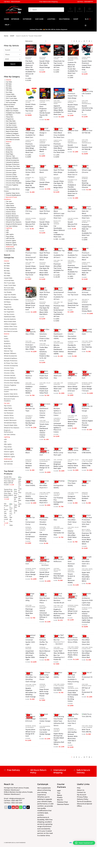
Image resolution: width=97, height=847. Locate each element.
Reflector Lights (57, 570)
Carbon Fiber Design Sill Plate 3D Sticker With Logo (30, 185)
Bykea (59, 795)
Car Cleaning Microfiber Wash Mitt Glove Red (87, 654)
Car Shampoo (58, 383)
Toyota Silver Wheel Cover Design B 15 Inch (30, 733)
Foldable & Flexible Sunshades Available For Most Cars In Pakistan (73, 190)
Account (79, 11)
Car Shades (10, 106)
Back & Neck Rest (12, 131)
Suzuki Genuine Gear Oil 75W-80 (87, 147)
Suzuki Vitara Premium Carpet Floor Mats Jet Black (87, 270)
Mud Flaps (9, 154)
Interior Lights (45, 100)
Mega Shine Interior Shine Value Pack (73, 465)
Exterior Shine (30, 342)
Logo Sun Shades (12, 108)
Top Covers (58, 58)
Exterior (85, 178)
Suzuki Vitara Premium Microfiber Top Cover (30, 107)
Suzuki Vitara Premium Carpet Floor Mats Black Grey (87, 65)
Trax (58, 793)
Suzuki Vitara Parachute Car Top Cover (73, 305)
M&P (59, 791)
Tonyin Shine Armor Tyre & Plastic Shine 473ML (73, 654)
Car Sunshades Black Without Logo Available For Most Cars (59, 231)
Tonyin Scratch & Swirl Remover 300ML (71, 578)
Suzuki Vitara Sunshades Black (45, 184)
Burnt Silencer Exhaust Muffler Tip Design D (45, 654)
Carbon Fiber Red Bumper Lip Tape (30, 423)
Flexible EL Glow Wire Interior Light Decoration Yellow (73, 349)
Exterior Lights (11, 242)
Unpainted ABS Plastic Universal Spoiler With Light (30, 655)
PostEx (60, 797)
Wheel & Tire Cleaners (87, 460)
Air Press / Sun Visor (13, 166)
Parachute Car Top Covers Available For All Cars (59, 64)
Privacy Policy (82, 797)
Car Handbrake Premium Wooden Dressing (44, 536)
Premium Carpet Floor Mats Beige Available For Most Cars (30, 148)
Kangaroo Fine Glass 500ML (72, 498)
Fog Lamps (10, 236)
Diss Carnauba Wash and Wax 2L (59, 389)
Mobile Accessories (12, 137)
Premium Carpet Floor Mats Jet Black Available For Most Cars (87, 230)
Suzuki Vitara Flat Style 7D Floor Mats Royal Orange (45, 64)
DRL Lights (10, 234)
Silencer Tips (44, 648)
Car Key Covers (30, 218)
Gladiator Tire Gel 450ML (59, 689)
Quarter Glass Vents (13, 193)
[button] (89, 22)
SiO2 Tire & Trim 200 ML (86, 731)
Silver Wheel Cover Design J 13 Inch (30, 574)
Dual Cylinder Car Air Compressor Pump (30, 535)
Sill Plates (29, 178)
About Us (80, 790)
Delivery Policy (82, 799)
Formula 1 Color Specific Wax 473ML (30, 347)
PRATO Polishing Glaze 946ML (30, 498)
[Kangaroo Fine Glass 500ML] (73, 485)
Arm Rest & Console (43, 140)
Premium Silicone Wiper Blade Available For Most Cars (73, 270)
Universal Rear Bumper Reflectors (59, 576)
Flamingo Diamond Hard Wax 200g (29, 612)
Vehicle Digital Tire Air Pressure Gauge (87, 424)
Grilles (8, 146)
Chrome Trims (11, 170)
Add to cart (45, 76)
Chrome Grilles (11, 174)
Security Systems (12, 129)
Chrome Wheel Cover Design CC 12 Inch (44, 466)
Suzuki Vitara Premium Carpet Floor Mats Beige (73, 108)
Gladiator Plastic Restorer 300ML (29, 390)
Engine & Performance (86, 103)
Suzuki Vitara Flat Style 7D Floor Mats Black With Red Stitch (45, 310)
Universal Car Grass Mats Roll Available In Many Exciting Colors (73, 696)
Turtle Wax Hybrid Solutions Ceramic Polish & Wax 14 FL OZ (45, 352)
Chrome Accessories (13, 168)
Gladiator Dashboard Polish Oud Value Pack (44, 390)
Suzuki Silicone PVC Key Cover (72, 224)
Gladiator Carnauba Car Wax (59, 533)
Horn (7, 143)
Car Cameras (10, 251)
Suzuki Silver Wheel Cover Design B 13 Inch (44, 575)
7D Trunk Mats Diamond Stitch (73, 58)
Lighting (42, 102)
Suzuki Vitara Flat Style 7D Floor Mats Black (45, 225)
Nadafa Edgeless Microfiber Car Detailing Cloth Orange (30, 692)
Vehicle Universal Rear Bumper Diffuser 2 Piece (45, 615)
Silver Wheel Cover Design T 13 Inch (87, 389)
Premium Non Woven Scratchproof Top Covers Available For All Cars (59, 311)
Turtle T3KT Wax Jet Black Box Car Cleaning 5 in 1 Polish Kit (59, 655)
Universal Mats (73, 688)
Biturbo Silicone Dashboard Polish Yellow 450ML (59, 349)
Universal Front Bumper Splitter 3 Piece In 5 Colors (59, 428)
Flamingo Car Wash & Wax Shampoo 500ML (73, 422)
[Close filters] (22, 41)
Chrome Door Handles (13, 183)
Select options (31, 84)
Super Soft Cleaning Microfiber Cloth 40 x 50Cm (86, 577)
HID (7, 232)
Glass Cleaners (73, 493)
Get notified (45, 585)
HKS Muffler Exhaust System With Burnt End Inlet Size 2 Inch (73, 737)
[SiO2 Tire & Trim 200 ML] (87, 718)
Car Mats (9, 82)
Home (6, 36)
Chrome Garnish (11, 176)
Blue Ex (60, 800)
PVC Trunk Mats (11, 98)
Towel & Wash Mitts (45, 493)
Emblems (85, 177)
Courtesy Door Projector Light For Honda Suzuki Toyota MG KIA (45, 110)
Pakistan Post (62, 802)
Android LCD (10, 249)
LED (55, 459)
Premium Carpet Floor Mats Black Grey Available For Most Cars (59, 148)
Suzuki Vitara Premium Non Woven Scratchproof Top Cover (30, 270)
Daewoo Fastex (63, 804)
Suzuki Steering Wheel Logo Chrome (86, 184)
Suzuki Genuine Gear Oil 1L (73, 147)
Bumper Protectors (12, 164)
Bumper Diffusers (12, 158)
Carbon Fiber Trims (12, 135)
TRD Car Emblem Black (28, 465)
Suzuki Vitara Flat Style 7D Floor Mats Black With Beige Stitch (45, 270)
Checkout (89, 11)
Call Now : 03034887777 (85, 1)
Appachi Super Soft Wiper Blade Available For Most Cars (59, 110)
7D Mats (9, 86)
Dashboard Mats (11, 127)
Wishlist (70, 11)
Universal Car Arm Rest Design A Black (45, 148)
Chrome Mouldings (12, 181)
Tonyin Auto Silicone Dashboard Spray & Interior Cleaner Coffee (44, 430)
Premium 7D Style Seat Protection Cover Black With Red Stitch (87, 538)
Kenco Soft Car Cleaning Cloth (87, 347)
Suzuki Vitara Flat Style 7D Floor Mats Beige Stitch (59, 184)
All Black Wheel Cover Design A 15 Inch (73, 612)
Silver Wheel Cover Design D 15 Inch (73, 389)
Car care (57, 57)
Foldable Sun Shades (72, 180)
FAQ (78, 788)
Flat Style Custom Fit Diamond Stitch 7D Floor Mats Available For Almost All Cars (30, 68)
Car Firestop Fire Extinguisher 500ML (58, 501)
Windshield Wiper (57, 103)
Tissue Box (9, 117)
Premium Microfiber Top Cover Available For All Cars (59, 268)
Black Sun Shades (43, 178)
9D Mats (9, 88)
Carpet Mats (86, 57)
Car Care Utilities (11, 226)
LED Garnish (10, 238)
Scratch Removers (71, 571)
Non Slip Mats (10, 121)
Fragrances (10, 119)
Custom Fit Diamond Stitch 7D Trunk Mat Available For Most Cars (73, 68)
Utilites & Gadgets (85, 418)
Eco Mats (28, 57)
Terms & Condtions (84, 801)
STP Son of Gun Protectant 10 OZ (87, 691)
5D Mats (9, 84)
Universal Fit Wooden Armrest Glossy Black (87, 308)
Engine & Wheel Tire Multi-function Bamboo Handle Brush (59, 613)
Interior (28, 58)
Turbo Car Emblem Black (85, 498)
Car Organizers (45, 726)
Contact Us (81, 792)
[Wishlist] (33, 47)
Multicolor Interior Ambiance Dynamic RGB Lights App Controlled (87, 617)
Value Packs (10, 205)
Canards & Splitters (57, 419)
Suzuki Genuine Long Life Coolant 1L (87, 109)
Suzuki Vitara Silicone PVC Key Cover (30, 224)
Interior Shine (58, 343)
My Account (81, 795)
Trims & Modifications (13, 195)
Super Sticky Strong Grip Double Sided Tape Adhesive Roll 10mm (59, 739)
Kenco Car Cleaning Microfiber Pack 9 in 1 (44, 499)
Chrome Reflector (12, 179)
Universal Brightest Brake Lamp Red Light (58, 465)
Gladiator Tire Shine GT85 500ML (87, 465)
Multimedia (10, 247)
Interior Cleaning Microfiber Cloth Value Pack (72, 535)
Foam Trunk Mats (12, 100)
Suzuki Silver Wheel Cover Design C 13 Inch (30, 306)
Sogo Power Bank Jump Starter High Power (44, 692)
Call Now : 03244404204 (12, 1)
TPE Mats (9, 90)
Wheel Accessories (30, 300)
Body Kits (9, 152)
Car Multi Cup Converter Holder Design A (45, 733)
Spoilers (28, 648)
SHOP (12, 36)
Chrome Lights (11, 172)
